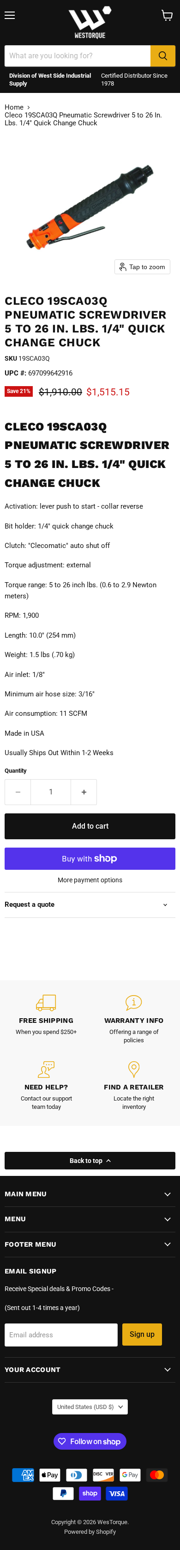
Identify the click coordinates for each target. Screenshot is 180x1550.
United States (85, 1406)
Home (14, 107)
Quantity (16, 770)
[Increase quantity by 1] (84, 792)
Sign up (142, 1334)
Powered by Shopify (90, 1531)
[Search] (162, 56)
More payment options (90, 880)
